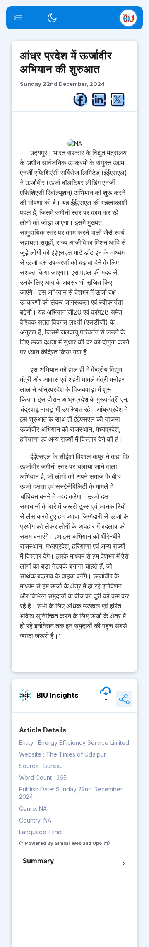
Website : (31, 754)
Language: (34, 831)
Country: (31, 820)
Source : (30, 765)
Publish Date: (37, 789)
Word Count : (37, 777)
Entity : (27, 742)
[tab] (74, 862)
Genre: (29, 808)
